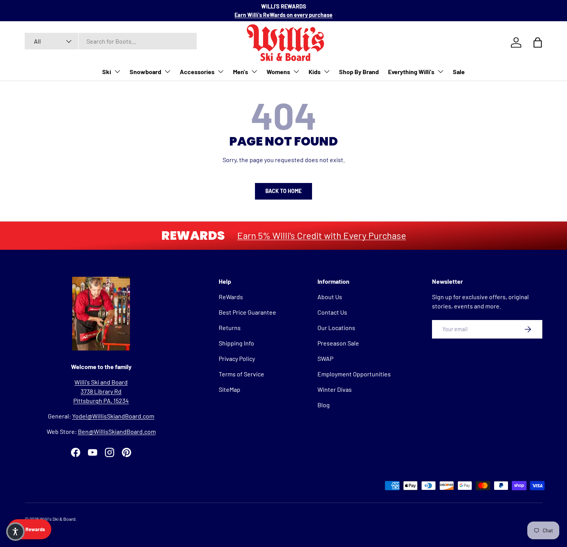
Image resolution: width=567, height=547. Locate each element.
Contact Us (332, 312)
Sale (459, 71)
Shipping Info (236, 343)
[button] (15, 531)
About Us (329, 296)
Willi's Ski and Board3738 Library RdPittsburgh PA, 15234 (101, 391)
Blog (323, 404)
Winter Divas (334, 389)
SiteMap (229, 389)
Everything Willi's (411, 71)
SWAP (325, 358)
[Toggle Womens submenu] (296, 71)
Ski (106, 71)
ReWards (231, 296)
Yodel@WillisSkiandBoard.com (113, 416)
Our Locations (336, 327)
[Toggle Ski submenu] (117, 71)
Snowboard (145, 71)
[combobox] (111, 41)
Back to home (283, 191)
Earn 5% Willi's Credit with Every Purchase (321, 235)
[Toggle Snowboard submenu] (167, 71)
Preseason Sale (338, 343)
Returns (230, 327)
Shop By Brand (359, 71)
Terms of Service (241, 374)
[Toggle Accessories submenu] (220, 71)
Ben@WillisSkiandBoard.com (117, 431)
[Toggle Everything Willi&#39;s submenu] (440, 71)
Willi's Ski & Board (58, 519)
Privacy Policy (237, 358)
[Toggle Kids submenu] (326, 71)
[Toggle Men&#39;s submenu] (254, 71)
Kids (315, 71)
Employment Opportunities (354, 374)
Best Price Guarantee (247, 312)
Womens (278, 71)
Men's (240, 71)
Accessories (197, 71)
